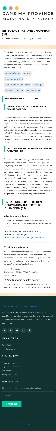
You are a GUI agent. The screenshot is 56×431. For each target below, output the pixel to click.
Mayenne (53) (27, 39)
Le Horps (27, 73)
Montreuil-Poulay (12, 73)
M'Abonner (12, 404)
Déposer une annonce (11, 367)
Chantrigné (38, 85)
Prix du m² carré (8, 349)
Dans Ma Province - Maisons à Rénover (20, 306)
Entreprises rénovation (11, 375)
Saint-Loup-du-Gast (14, 79)
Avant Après (7, 345)
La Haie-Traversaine (14, 90)
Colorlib (29, 424)
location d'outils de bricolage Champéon (25, 238)
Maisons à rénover (9, 363)
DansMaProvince (11, 39)
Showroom (6, 371)
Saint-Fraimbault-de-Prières (17, 85)
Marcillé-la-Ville (33, 90)
